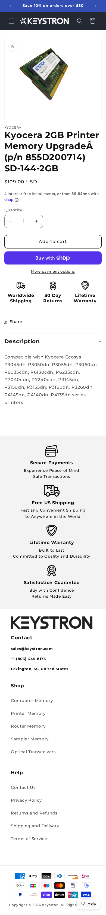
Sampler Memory (30, 739)
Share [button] (16, 321)
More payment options (53, 271)
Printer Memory (28, 713)
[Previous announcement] (10, 6)
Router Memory (28, 726)
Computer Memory (32, 700)
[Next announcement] (96, 6)
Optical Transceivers (33, 751)
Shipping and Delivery (35, 825)
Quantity (13, 210)
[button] (11, 21)
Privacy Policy (26, 800)
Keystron (50, 905)
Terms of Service (29, 838)
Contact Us (23, 787)
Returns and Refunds (34, 813)
